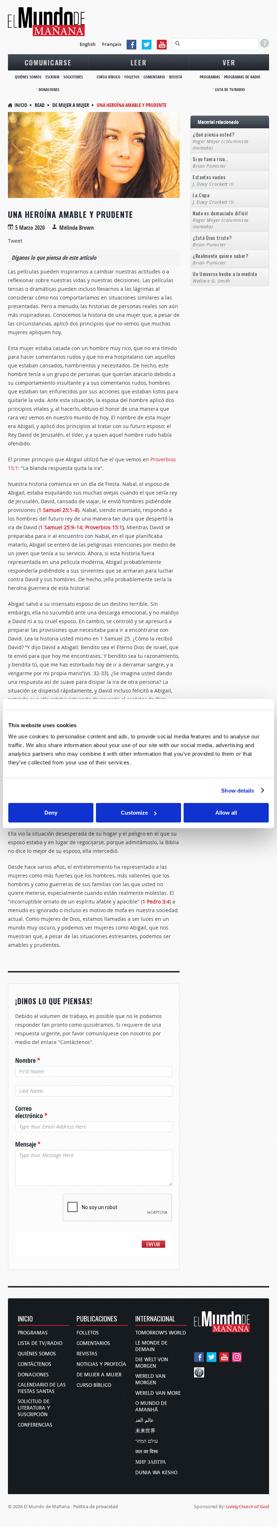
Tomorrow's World (160, 1333)
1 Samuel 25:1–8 (58, 509)
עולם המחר (146, 1441)
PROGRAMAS (210, 76)
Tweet (15, 240)
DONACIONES (49, 89)
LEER (139, 62)
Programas (33, 1333)
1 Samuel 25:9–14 (61, 527)
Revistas (86, 1354)
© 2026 (15, 1506)
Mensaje (27, 1144)
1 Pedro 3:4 (156, 901)
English (88, 44)
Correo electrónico (31, 1112)
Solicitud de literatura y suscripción (34, 1408)
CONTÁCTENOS (34, 1364)
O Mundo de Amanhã (151, 1406)
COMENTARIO (154, 76)
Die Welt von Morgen (151, 1362)
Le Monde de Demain (151, 1346)
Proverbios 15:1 (103, 527)
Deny (50, 813)
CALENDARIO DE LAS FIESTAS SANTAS (42, 1388)
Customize (134, 813)
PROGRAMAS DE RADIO (242, 76)
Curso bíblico (93, 1385)
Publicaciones (96, 1319)
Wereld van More (158, 1393)
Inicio (20, 105)
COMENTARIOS (93, 1343)
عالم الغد (144, 1420)
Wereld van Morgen (150, 1379)
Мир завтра (150, 1462)
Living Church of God (247, 1506)
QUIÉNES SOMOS (28, 76)
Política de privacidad (95, 1506)
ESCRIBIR (52, 76)
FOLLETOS (132, 76)
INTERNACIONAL (155, 1319)
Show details (237, 790)
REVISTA (175, 76)
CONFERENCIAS (35, 1425)
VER (229, 62)
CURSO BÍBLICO (108, 76)
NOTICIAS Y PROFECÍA (101, 1364)
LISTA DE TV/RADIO (230, 89)
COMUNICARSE (48, 62)
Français (111, 44)
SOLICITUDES (73, 76)
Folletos (87, 1333)
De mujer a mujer (70, 105)
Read (40, 105)
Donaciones (33, 1375)
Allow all (226, 813)
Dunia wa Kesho (156, 1473)
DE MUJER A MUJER (99, 1375)
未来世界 (145, 1431)
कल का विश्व (146, 1452)
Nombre (27, 1060)
